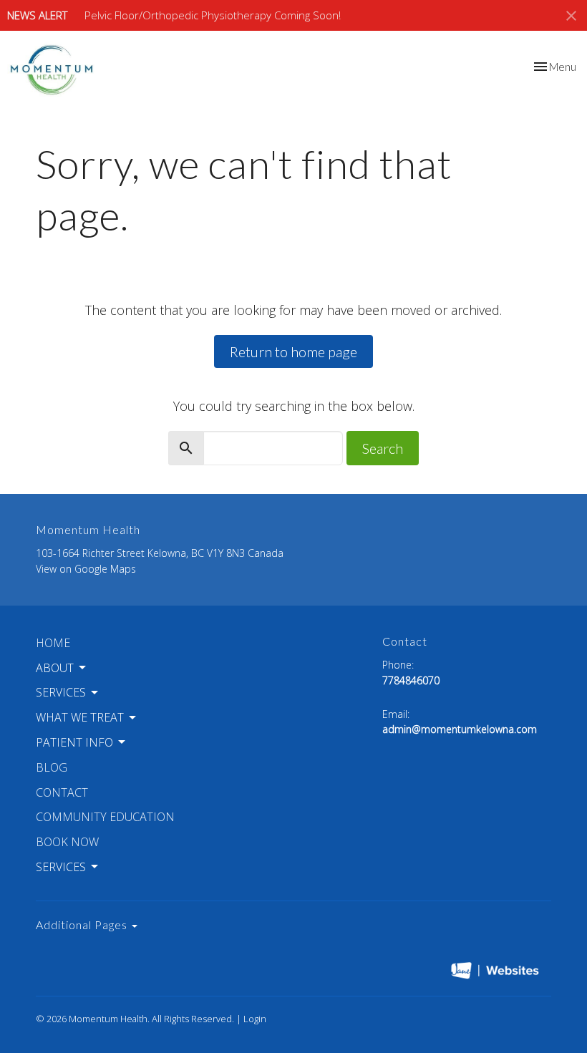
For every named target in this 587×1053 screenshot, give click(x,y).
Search (382, 448)
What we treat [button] (80, 717)
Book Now (67, 842)
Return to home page (293, 351)
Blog (51, 767)
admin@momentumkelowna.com (459, 729)
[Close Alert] (571, 15)
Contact (62, 792)
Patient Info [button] (74, 742)
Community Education (105, 817)
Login (254, 1018)
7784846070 (411, 680)
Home (53, 643)
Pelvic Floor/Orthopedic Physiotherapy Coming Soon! (212, 15)
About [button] (55, 668)
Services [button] (61, 692)
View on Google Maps (86, 569)
